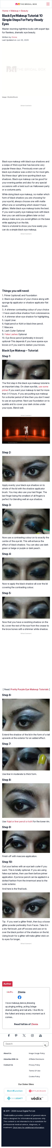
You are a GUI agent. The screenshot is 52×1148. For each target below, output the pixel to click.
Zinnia (34, 1024)
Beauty (24, 10)
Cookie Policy (34, 1076)
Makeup (15, 10)
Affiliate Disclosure (36, 1059)
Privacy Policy (34, 1065)
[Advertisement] (26, 135)
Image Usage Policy (37, 1053)
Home (5, 10)
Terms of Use (34, 1071)
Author (7, 983)
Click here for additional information (28, 1127)
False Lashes (11, 334)
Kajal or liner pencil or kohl (19, 821)
